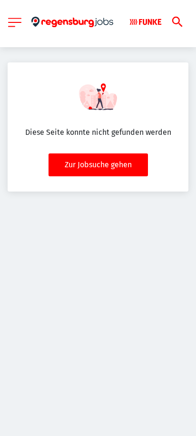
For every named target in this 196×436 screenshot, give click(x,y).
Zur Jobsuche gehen (98, 164)
